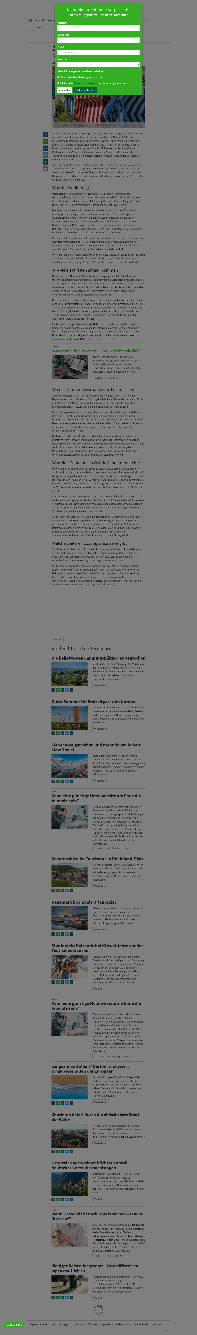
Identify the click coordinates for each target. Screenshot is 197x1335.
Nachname (63, 34)
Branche (61, 59)
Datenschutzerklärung (86, 83)
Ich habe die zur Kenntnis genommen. (93, 83)
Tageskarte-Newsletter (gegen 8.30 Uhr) (81, 77)
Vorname (62, 22)
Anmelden (65, 90)
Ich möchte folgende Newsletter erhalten (80, 71)
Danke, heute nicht (85, 90)
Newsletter (16, 1325)
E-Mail (61, 47)
